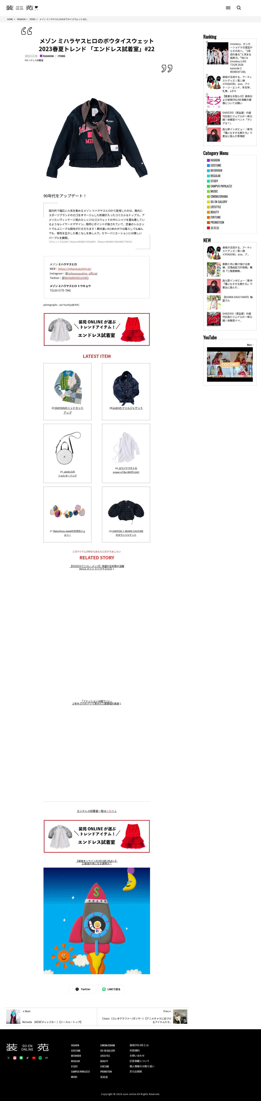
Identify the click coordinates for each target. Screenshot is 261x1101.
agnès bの (69, 471)
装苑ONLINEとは (139, 1045)
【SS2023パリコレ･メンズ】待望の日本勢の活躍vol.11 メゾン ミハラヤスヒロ (97, 567)
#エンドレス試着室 (34, 60)
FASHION (48, 56)
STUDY (74, 1066)
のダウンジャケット (126, 535)
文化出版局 (136, 1071)
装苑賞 (104, 1077)
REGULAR (75, 1061)
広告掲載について (139, 1061)
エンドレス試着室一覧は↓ (97, 811)
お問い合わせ (137, 1055)
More (249, 345)
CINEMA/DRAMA (107, 1045)
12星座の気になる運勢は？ (97, 863)
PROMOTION (106, 1071)
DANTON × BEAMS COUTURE (127, 531)
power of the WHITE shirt (126, 472)
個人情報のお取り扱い (142, 1066)
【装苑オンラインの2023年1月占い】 (97, 861)
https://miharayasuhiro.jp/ (74, 268)
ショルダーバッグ (67, 475)
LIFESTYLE (105, 1055)
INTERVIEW (76, 1055)
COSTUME (75, 1050)
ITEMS (61, 56)
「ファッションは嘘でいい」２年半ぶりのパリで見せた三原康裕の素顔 (95, 702)
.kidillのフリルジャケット (127, 408)
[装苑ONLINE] (19, 8)
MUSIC (74, 1077)
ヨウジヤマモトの (128, 468)
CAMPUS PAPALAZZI (80, 1071)
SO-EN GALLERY (107, 1050)
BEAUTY (104, 1061)
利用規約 (135, 1050)
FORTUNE (104, 1066)
